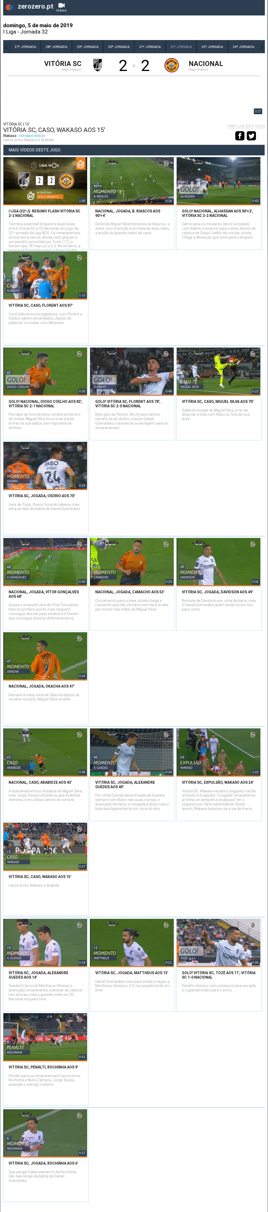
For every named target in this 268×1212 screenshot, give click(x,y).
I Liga (9, 32)
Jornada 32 (34, 32)
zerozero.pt (34, 6)
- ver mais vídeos (31, 136)
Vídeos (61, 10)
